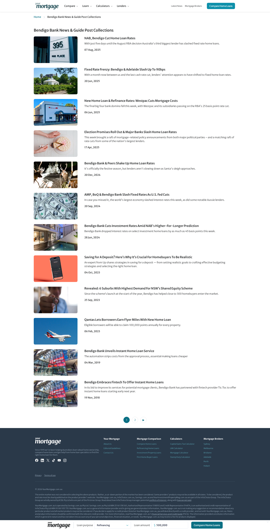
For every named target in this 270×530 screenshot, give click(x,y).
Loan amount (142, 525)
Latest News (176, 6)
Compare (69, 6)
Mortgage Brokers (193, 6)
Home (37, 16)
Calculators (103, 6)
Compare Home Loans (220, 6)
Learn (85, 6)
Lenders (121, 6)
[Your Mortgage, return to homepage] (47, 6)
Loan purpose (85, 525)
